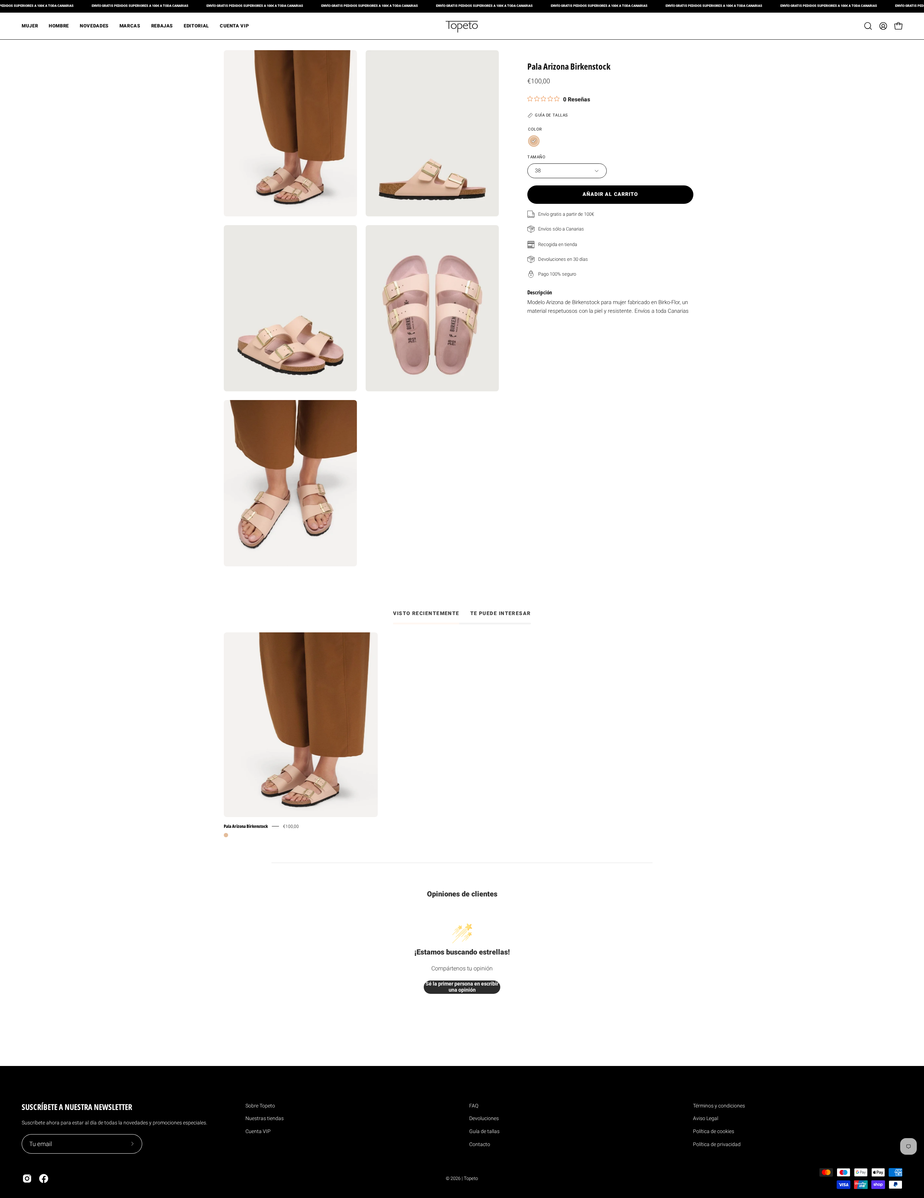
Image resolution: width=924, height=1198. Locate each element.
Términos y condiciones (719, 1106)
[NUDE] (534, 141)
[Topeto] (462, 26)
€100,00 (291, 826)
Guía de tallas (484, 1131)
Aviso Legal (705, 1118)
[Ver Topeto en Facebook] (43, 1178)
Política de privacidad (717, 1144)
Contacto (479, 1144)
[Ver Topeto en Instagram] (27, 1178)
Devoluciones (484, 1118)
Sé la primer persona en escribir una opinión (462, 987)
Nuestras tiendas (264, 1118)
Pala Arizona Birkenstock (246, 826)
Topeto (471, 1178)
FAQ (473, 1106)
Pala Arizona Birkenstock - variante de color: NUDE (226, 835)
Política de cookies (713, 1131)
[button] (868, 26)
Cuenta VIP (258, 1131)
